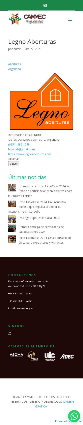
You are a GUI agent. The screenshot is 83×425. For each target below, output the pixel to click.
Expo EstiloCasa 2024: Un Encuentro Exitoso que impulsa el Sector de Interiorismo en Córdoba (37, 207)
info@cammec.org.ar (20, 308)
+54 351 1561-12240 (19, 300)
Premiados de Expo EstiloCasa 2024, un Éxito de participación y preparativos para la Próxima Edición (40, 191)
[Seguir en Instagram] (45, 5)
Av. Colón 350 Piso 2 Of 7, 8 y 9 (26, 286)
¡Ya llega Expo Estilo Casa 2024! (39, 218)
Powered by (68, 421)
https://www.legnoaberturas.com (29, 154)
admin (17, 49)
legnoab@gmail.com (21, 149)
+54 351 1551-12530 (19, 293)
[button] (74, 416)
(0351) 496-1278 (19, 144)
